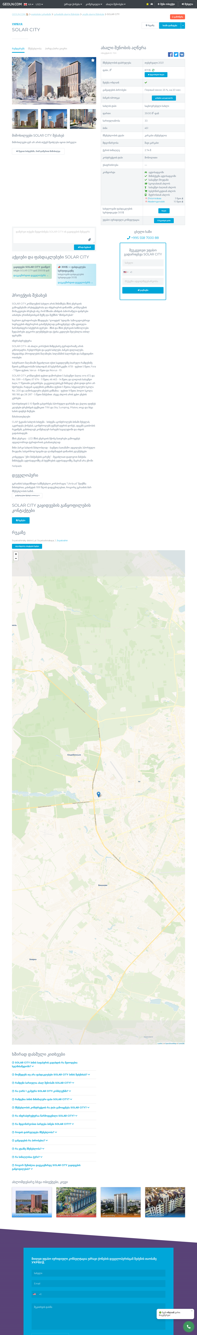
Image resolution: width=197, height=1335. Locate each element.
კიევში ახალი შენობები (93, 14)
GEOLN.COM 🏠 (20, 14)
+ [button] (16, 554)
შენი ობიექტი (167, 4)
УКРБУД (17, 24)
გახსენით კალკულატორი (164, 98)
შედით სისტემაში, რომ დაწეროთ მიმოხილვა (39, 151)
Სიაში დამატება (170, 25)
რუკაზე (150, 25)
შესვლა (188, 4)
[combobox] (125, 272)
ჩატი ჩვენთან (85, 247)
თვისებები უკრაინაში (41, 14)
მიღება (164, 211)
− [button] (16, 558)
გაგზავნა (143, 290)
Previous (13, 119)
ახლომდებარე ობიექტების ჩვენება (27, 546)
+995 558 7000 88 (144, 238)
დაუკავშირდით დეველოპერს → (31, 275)
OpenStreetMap (170, 1043)
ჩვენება (21, 520)
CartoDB (181, 1043)
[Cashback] (153, 70)
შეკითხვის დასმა (165, 221)
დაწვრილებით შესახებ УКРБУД (26, 495)
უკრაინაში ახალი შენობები (66, 14)
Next (95, 119)
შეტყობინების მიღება (156, 74)
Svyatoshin (62, 540)
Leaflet (159, 1043)
